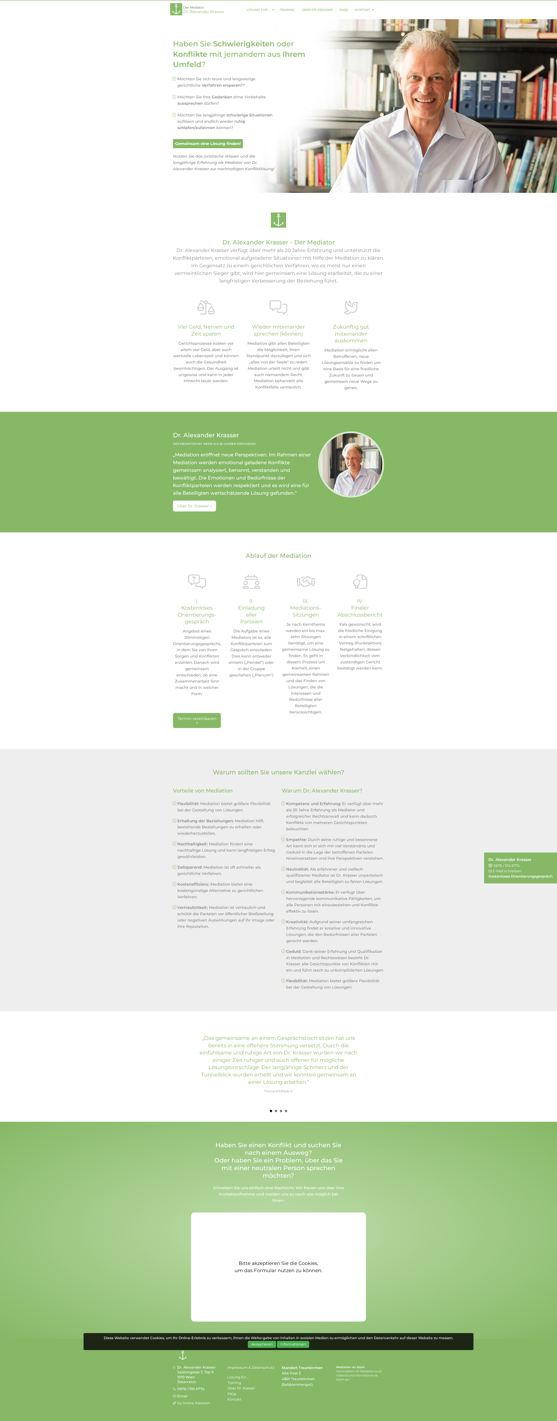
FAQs (343, 10)
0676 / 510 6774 (191, 1389)
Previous (166, 1066)
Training (287, 10)
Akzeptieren (262, 1344)
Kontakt (362, 10)
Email (182, 1396)
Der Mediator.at (198, 9)
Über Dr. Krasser (317, 10)
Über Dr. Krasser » (194, 506)
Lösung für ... (258, 10)
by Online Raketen (193, 1403)
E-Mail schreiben (507, 871)
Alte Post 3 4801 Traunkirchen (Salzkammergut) (298, 1378)
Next (390, 1066)
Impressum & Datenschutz (250, 1368)
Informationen (293, 1344)
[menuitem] (259, 10)
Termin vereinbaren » (197, 720)
